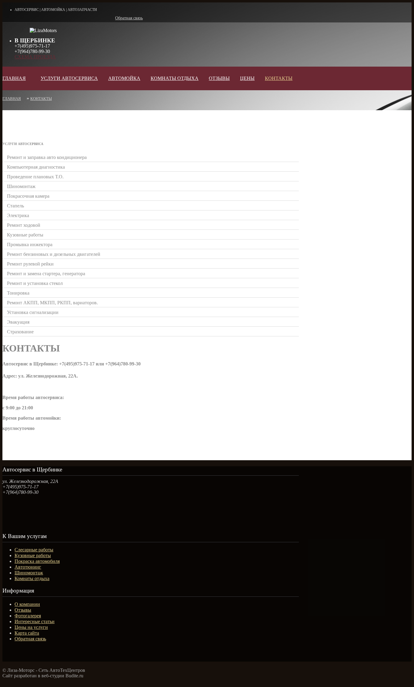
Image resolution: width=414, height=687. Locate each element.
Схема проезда (35, 56)
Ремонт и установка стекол (35, 283)
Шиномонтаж (21, 186)
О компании (27, 604)
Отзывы (23, 610)
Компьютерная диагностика (36, 167)
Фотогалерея (28, 615)
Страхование (20, 331)
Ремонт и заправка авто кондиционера (47, 157)
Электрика (18, 215)
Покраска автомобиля (37, 561)
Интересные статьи (35, 621)
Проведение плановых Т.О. (35, 176)
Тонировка (18, 293)
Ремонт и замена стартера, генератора (46, 273)
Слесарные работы (34, 549)
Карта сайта (27, 633)
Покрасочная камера (28, 196)
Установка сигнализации (32, 312)
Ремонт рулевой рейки (30, 263)
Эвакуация (18, 322)
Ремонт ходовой (23, 225)
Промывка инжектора (29, 244)
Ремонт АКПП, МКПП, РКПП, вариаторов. (52, 302)
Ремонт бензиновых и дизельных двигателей (53, 254)
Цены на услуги (31, 627)
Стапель (15, 205)
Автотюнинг (28, 567)
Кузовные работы (25, 234)
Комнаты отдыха (32, 578)
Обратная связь (129, 18)
